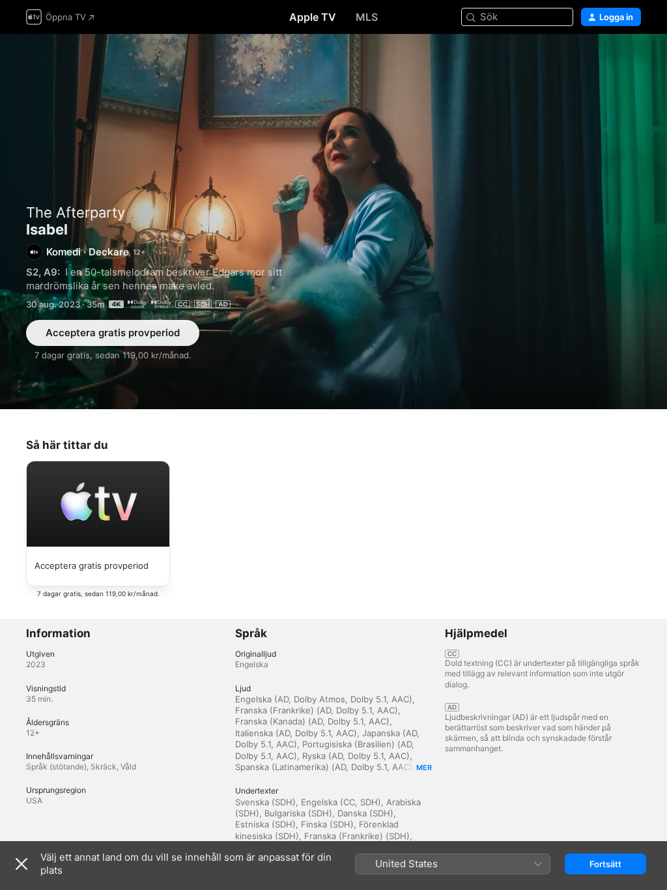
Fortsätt (605, 864)
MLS (367, 16)
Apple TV (312, 16)
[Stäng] (21, 864)
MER (424, 767)
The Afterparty (75, 212)
